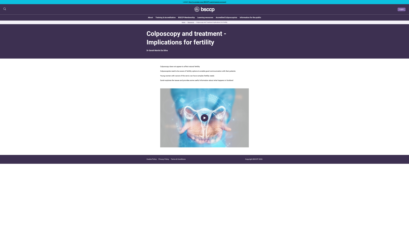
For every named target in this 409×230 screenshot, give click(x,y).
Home (183, 22)
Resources (191, 22)
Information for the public (250, 17)
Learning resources (205, 17)
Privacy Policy (163, 159)
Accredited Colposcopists (226, 17)
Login (401, 9)
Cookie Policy (152, 159)
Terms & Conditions (178, 159)
